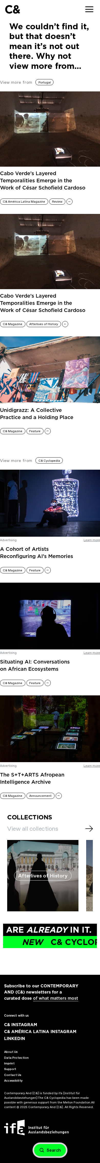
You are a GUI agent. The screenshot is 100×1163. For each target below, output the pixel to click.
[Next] (89, 829)
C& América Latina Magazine (24, 201)
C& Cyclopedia (49, 460)
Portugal (44, 82)
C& (12, 9)
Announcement (40, 796)
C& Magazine (12, 324)
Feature (35, 431)
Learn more (92, 540)
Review (57, 201)
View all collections (32, 829)
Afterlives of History (43, 324)
